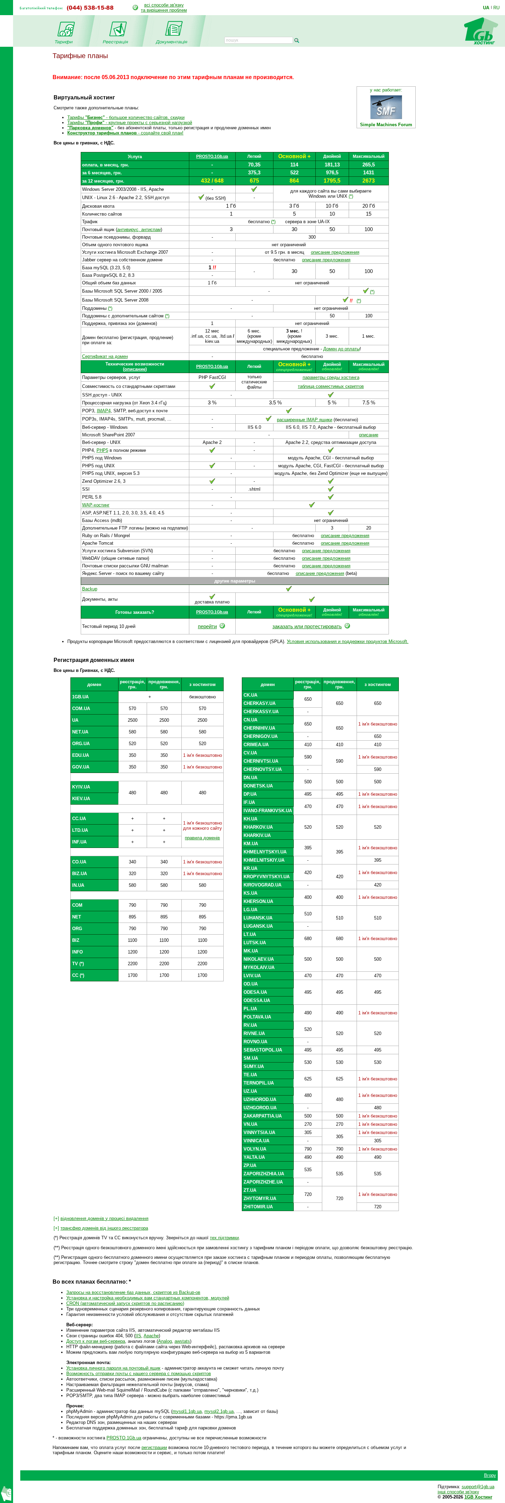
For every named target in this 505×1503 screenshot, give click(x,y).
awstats (182, 1341)
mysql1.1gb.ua (187, 1411)
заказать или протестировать (307, 626)
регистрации (154, 1447)
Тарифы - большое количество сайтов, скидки (125, 117)
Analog (165, 1341)
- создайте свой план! (125, 132)
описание (134, 369)
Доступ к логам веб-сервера (95, 1341)
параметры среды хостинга (331, 377)
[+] (101, 1218)
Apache (151, 1335)
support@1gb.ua (478, 1486)
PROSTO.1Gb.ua (212, 156)
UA (486, 7)
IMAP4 (104, 410)
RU (496, 7)
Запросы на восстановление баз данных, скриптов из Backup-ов (133, 1292)
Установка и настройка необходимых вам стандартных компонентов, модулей (147, 1297)
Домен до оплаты (341, 348)
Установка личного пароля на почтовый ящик (113, 1368)
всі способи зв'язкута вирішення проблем (164, 7)
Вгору (490, 1475)
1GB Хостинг (478, 1497)
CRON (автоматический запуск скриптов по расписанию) (125, 1303)
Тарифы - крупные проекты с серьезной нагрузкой (129, 122)
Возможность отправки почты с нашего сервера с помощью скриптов (138, 1373)
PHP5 (102, 450)
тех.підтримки (224, 1237)
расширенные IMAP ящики (304, 419)
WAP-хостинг (96, 505)
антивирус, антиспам (139, 229)
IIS (138, 1335)
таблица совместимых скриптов (331, 386)
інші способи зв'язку (458, 1491)
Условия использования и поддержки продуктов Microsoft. (347, 641)
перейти (207, 626)
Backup (89, 588)
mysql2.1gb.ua (219, 1411)
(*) (351, 196)
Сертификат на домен (105, 356)
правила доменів (202, 837)
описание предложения (335, 252)
